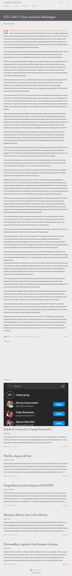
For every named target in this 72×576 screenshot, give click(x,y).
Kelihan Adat (35, 6)
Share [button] (65, 336)
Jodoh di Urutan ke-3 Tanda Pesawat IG (28, 429)
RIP (43, 6)
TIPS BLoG (15, 6)
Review (26, 336)
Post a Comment (12, 446)
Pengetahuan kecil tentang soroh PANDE (29, 485)
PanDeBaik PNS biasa (12, 2)
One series (18, 336)
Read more (65, 446)
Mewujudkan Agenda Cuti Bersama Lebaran (31, 544)
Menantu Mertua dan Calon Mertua (26, 515)
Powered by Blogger (37, 570)
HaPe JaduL (6, 6)
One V (22, 336)
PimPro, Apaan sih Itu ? (18, 456)
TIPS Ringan (25, 6)
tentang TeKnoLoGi (34, 336)
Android (10, 336)
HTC (14, 336)
